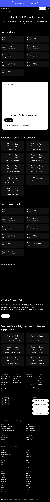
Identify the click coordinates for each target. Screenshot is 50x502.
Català (27, 489)
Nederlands (28, 456)
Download (3, 391)
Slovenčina (3, 481)
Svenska (3, 473)
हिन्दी (27, 460)
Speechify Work (17, 382)
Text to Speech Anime (5, 432)
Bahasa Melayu (4, 492)
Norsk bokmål (29, 465)
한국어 (2, 465)
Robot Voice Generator (30, 430)
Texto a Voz (3, 439)
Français (3, 458)
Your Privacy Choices (7, 499)
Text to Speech (4, 374)
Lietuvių (27, 485)
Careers (40, 382)
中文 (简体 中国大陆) (6, 454)
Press (39, 391)
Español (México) (30, 471)
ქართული (28, 479)
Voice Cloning (16, 380)
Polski (2, 467)
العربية (2, 450)
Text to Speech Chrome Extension (8, 435)
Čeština (27, 454)
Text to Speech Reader (30, 426)
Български (3, 479)
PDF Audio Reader (5, 433)
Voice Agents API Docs (31, 387)
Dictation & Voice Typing (6, 424)
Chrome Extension (5, 386)
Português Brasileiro (30, 467)
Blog (39, 380)
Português (28, 477)
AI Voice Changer (29, 432)
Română (3, 477)
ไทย (27, 473)
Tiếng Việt (28, 475)
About (39, 376)
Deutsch (3, 460)
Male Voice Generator (30, 428)
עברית (2, 487)
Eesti (2, 483)
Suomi (27, 458)
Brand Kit (40, 393)
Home (2, 11)
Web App (3, 384)
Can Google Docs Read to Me (32, 433)
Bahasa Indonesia (30, 487)
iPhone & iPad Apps (5, 376)
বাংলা (2, 489)
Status (39, 388)
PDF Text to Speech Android (6, 426)
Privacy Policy (24, 499)
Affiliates (40, 384)
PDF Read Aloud (4, 437)
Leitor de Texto (29, 439)
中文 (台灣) (28, 452)
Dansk (2, 456)
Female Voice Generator (6, 428)
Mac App (3, 380)
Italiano (2, 463)
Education (28, 382)
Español (3, 471)
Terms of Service (16, 499)
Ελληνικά (3, 485)
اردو (27, 492)
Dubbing (15, 378)
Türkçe (2, 475)
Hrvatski (28, 483)
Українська (28, 469)
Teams (27, 380)
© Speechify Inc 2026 (33, 499)
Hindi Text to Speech (30, 435)
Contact (39, 378)
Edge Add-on (4, 388)
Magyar (27, 450)
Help (39, 386)
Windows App (4, 382)
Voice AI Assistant (29, 424)
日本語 (27, 463)
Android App (4, 378)
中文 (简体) (3, 452)
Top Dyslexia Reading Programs (7, 430)
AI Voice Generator (17, 376)
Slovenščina (28, 481)
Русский (3, 469)
